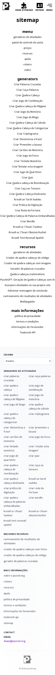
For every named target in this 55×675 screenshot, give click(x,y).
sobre (27, 70)
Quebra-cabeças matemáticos (27, 274)
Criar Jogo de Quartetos (27, 172)
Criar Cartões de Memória (27, 150)
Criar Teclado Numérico (27, 161)
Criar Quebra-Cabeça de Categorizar (27, 128)
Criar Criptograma (27, 134)
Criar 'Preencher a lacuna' (27, 145)
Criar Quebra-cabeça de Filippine (27, 106)
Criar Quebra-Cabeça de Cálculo (27, 123)
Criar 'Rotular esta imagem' (27, 167)
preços (27, 48)
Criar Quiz (27, 178)
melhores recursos (16, 534)
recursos (27, 54)
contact (9, 632)
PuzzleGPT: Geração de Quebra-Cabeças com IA (27, 280)
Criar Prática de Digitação (27, 205)
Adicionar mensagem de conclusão (28, 291)
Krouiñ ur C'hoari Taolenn (27, 227)
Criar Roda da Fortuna (27, 211)
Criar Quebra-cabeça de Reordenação (27, 183)
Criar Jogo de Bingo (27, 117)
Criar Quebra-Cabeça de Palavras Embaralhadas (27, 216)
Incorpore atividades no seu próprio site (27, 285)
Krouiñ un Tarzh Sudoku (27, 200)
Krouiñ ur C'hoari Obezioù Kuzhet (27, 232)
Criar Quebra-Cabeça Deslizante (27, 194)
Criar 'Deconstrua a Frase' (27, 139)
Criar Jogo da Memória (27, 112)
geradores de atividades (27, 37)
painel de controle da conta (27, 43)
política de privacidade (27, 316)
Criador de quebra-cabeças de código (27, 258)
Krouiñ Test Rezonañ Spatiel (28, 238)
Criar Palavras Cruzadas (27, 85)
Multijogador (27, 302)
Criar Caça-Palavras (27, 90)
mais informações (16, 570)
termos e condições (27, 322)
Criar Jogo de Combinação (28, 101)
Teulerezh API (27, 333)
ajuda (27, 59)
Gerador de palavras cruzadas (27, 269)
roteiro (27, 65)
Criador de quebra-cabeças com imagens (27, 263)
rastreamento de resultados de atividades (27, 296)
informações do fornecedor (27, 327)
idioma (8, 354)
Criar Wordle (27, 222)
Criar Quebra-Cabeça (28, 95)
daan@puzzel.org (15, 641)
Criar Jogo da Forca (27, 156)
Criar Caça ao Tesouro (27, 189)
